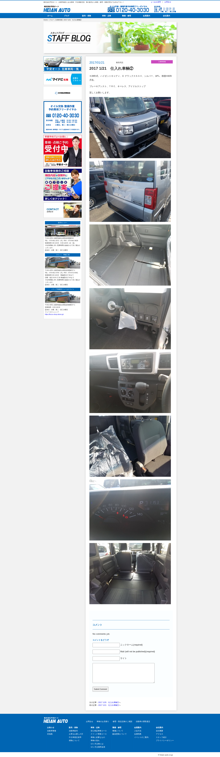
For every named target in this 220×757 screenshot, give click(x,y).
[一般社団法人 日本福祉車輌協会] (63, 88)
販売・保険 (86, 16)
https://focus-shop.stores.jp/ (54, 314)
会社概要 (159, 731)
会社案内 (166, 16)
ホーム (50, 16)
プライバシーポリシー (165, 740)
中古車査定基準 (75, 737)
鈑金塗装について (119, 734)
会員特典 (137, 734)
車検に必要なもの (98, 737)
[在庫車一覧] (63, 58)
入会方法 (137, 731)
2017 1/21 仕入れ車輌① (108, 705)
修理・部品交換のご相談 (122, 721)
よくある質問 (156, 2)
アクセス (159, 734)
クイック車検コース (99, 734)
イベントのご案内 (141, 737)
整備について (117, 731)
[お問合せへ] (63, 204)
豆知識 (49, 734)
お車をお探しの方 (76, 734)
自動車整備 (51, 731)
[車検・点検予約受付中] (63, 136)
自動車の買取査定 (143, 721)
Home (46, 20)
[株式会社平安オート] (57, 7)
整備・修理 (126, 16)
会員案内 (146, 16)
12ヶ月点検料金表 (98, 747)
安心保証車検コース (99, 731)
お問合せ (167, 2)
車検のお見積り (103, 721)
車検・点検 (106, 16)
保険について (74, 740)
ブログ (66, 16)
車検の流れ (95, 740)
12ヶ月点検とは (97, 744)
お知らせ (50, 727)
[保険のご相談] (63, 170)
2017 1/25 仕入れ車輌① (108, 702)
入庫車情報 (59, 20)
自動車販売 (73, 731)
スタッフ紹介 (161, 737)
